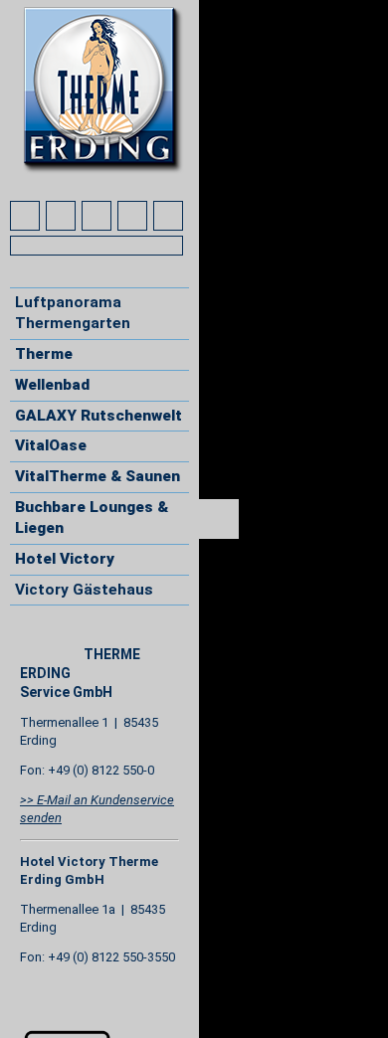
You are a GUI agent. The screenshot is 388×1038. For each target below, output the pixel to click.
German (26, 636)
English (63, 636)
